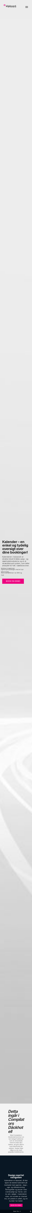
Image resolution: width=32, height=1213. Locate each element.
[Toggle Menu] (26, 7)
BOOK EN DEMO (13, 581)
